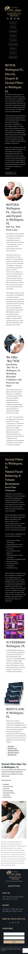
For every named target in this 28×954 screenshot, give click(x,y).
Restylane (11, 746)
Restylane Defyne (13, 752)
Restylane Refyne (13, 750)
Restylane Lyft (12, 748)
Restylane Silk (12, 755)
